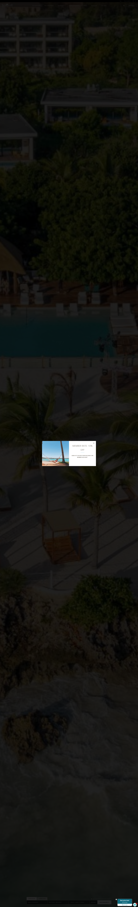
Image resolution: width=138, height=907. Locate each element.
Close (94, 443)
